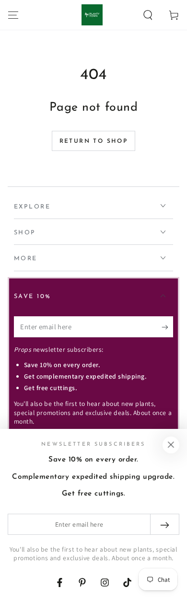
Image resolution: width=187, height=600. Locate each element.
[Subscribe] (167, 327)
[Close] (171, 445)
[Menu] (13, 14)
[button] (148, 14)
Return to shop (93, 141)
